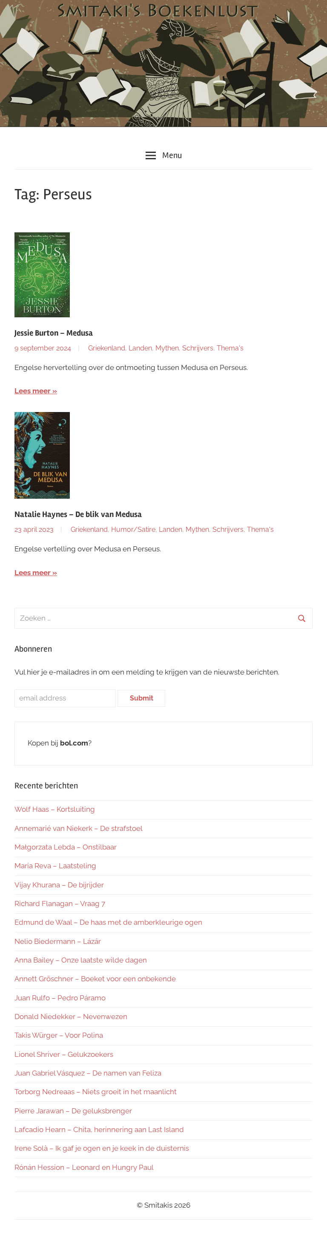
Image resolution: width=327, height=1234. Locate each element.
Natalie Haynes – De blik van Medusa (78, 514)
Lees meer (32, 391)
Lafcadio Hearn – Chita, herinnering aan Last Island (99, 1129)
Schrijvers (197, 348)
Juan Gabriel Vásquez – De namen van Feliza (87, 1073)
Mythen (167, 348)
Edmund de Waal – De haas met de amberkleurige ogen (108, 922)
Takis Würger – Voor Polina (58, 1035)
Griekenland (106, 348)
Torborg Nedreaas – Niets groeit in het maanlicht (95, 1091)
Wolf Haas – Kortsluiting (54, 809)
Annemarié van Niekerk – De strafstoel (78, 828)
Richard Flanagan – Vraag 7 (59, 903)
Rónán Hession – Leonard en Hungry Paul (84, 1167)
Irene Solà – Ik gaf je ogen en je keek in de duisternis (101, 1148)
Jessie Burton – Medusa (53, 333)
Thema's (230, 348)
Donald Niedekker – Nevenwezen (70, 1016)
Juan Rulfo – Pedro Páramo (60, 998)
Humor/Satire (133, 529)
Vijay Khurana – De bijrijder (59, 885)
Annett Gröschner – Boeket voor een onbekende (95, 978)
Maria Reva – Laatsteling (55, 865)
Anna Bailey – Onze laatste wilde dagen (80, 960)
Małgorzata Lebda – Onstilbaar (65, 847)
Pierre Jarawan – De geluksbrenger (73, 1111)
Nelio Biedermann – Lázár (57, 941)
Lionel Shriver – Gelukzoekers (63, 1054)
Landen (140, 348)
